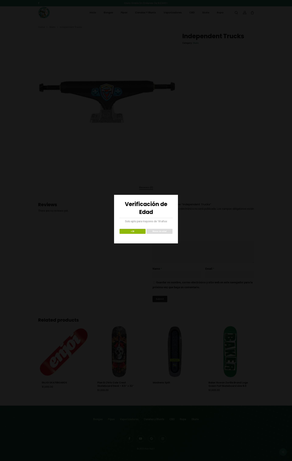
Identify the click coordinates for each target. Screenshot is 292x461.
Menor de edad (160, 231)
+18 (132, 231)
